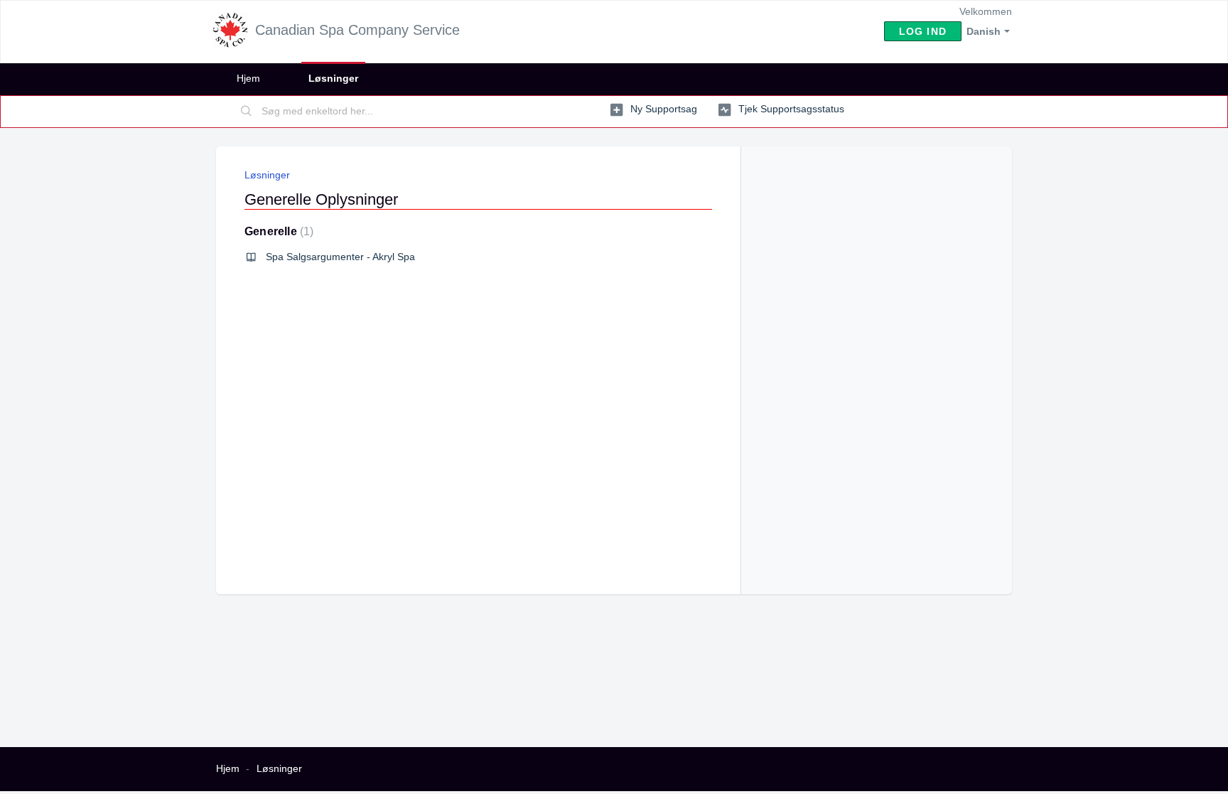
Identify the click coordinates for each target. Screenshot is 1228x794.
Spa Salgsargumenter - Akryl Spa (340, 256)
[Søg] (246, 111)
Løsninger (333, 78)
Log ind (923, 31)
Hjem (248, 78)
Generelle (277, 231)
